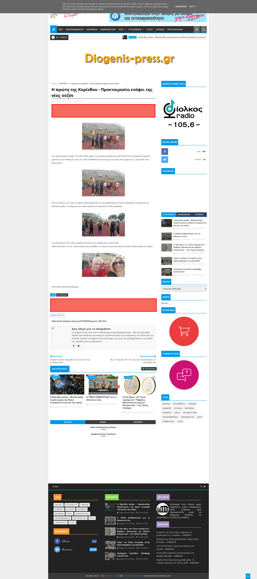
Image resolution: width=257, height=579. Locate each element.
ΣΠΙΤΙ (199, 417)
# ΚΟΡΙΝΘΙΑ (62, 295)
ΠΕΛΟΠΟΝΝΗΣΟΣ (75, 29)
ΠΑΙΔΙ (177, 413)
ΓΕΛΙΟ (149, 29)
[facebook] (201, 486)
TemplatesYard (112, 576)
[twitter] (204, 486)
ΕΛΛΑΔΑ (160, 29)
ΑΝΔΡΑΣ (166, 404)
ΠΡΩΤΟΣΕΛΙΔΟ (187, 417)
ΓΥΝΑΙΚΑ (192, 404)
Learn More (181, 6)
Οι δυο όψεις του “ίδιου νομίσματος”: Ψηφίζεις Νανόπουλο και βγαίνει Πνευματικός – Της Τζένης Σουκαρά (135, 402)
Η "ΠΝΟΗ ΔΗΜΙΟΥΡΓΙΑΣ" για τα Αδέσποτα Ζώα (101, 398)
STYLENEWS (134, 29)
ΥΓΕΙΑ (180, 421)
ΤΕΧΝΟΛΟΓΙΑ (168, 421)
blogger (68, 422)
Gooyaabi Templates (132, 576)
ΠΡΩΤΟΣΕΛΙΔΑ (175, 29)
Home (54, 83)
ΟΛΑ (60, 29)
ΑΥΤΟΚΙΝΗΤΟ (179, 404)
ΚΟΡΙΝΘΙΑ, (80, 101)
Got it (192, 6)
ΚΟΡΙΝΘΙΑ (92, 29)
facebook (138, 422)
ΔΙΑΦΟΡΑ (167, 408)
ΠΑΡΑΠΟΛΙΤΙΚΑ (108, 29)
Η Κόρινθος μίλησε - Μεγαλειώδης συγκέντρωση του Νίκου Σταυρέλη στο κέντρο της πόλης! (164, 37)
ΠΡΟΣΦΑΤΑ (169, 214)
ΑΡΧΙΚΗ (55, 486)
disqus (103, 422)
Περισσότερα (150, 368)
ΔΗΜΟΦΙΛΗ (184, 214)
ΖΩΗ (121, 29)
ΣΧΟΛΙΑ (199, 214)
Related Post (59, 369)
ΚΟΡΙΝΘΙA (167, 413)
